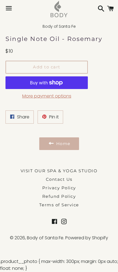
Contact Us (59, 179)
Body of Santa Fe (45, 238)
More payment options (46, 96)
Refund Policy (59, 196)
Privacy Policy (59, 187)
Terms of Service (59, 204)
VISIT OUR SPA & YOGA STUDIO (59, 170)
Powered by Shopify (86, 238)
